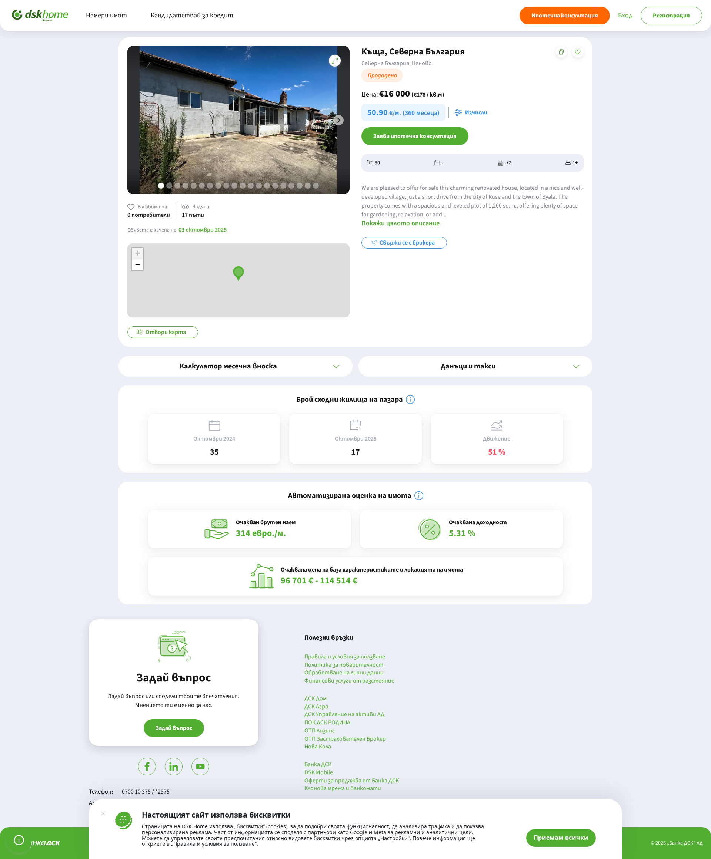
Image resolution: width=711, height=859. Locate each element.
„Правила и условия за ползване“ (214, 843)
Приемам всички (561, 837)
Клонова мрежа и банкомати (342, 789)
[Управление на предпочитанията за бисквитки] (19, 840)
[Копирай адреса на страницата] (561, 52)
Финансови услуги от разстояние (349, 681)
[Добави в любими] (578, 52)
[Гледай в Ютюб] (200, 766)
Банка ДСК (317, 765)
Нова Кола (317, 747)
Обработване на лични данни (344, 673)
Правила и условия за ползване (344, 657)
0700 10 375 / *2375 (146, 792)
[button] (338, 120)
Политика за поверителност (343, 665)
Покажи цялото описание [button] (400, 223)
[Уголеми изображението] (335, 61)
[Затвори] (103, 813)
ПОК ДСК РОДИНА (327, 723)
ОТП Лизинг (319, 731)
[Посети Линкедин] (174, 766)
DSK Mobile (318, 773)
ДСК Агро (316, 707)
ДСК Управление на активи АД (344, 715)
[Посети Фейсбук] (147, 766)
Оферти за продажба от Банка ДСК (351, 781)
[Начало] (40, 15)
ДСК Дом (315, 699)
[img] (410, 399)
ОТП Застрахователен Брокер (345, 739)
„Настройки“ (394, 838)
